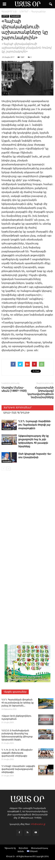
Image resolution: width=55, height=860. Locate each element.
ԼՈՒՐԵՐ (5, 16)
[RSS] (27, 833)
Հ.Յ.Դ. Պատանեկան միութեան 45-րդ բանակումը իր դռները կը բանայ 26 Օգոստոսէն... (18, 703)
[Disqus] (27, 517)
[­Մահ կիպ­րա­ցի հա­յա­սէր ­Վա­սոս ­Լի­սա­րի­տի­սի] (9, 457)
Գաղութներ (15, 16)
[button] (50, 4)
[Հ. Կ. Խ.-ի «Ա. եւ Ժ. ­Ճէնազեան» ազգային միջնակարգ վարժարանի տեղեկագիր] (45, 753)
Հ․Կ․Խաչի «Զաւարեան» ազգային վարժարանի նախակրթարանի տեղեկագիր (18, 769)
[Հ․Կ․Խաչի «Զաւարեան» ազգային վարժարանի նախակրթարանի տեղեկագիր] (45, 770)
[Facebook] (19, 833)
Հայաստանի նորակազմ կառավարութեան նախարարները (41, 392)
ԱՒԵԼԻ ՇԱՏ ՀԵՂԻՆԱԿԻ (16, 413)
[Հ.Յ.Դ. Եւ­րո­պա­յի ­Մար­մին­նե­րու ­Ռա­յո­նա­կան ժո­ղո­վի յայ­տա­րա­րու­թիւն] (9, 425)
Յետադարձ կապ (39, 848)
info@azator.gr (38, 824)
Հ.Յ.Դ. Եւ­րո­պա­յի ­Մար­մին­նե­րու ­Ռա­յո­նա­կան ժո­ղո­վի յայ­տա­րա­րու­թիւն (34, 425)
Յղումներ (23, 848)
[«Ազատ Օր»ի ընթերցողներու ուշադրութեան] (45, 719)
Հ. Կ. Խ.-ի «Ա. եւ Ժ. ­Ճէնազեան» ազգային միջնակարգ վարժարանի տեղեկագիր (17, 753)
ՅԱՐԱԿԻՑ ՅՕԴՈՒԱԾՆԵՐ (17, 408)
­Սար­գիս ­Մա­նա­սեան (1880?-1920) (14, 389)
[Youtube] (36, 833)
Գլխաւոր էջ (10, 848)
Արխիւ (21, 851)
